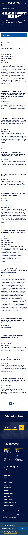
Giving (5, 480)
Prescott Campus (7, 455)
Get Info (7, 427)
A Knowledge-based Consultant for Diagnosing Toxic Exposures (11, 358)
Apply (21, 427)
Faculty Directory (7, 475)
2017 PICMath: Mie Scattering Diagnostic (13, 49)
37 (17, 403)
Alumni (5, 477)
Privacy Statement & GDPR (8, 516)
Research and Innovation (8, 8)
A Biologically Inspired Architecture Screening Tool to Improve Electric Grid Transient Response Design (13, 154)
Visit (14, 427)
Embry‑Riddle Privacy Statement (10, 532)
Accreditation (7, 490)
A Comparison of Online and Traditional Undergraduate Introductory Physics (13, 231)
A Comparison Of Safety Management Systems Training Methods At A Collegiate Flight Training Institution (14, 270)
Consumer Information (8, 493)
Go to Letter (22, 42)
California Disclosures (8, 505)
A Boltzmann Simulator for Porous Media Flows (13, 175)
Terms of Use (18, 516)
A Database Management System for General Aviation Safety (12, 336)
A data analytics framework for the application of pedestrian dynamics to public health (12, 320)
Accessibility (5, 514)
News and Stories (7, 487)
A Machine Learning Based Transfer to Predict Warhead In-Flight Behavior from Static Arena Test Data (13, 380)
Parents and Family (8, 472)
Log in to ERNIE (8, 469)
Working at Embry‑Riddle (9, 502)
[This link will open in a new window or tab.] (4, 466)
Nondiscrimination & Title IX (15, 514)
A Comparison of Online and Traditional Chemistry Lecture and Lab (13, 194)
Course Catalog (7, 485)
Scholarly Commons (8, 482)
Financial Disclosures (8, 496)
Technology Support (13, 517)
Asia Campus (18, 455)
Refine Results (6, 35)
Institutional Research (8, 499)
